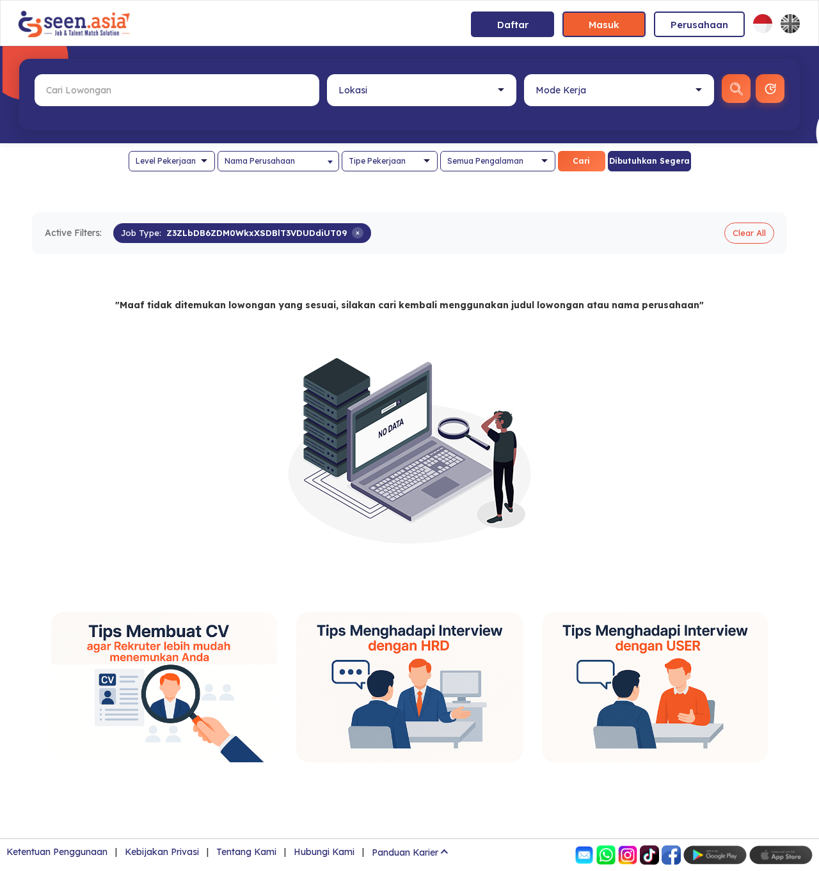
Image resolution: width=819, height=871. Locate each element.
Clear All (749, 233)
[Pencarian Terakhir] (770, 88)
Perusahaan (699, 25)
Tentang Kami (246, 852)
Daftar (513, 25)
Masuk (604, 25)
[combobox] (278, 161)
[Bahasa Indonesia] (763, 24)
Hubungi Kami (324, 852)
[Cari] (736, 88)
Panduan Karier (405, 852)
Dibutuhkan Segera (649, 161)
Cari (581, 161)
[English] (790, 24)
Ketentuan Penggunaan (56, 852)
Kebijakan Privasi (162, 852)
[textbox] (278, 161)
